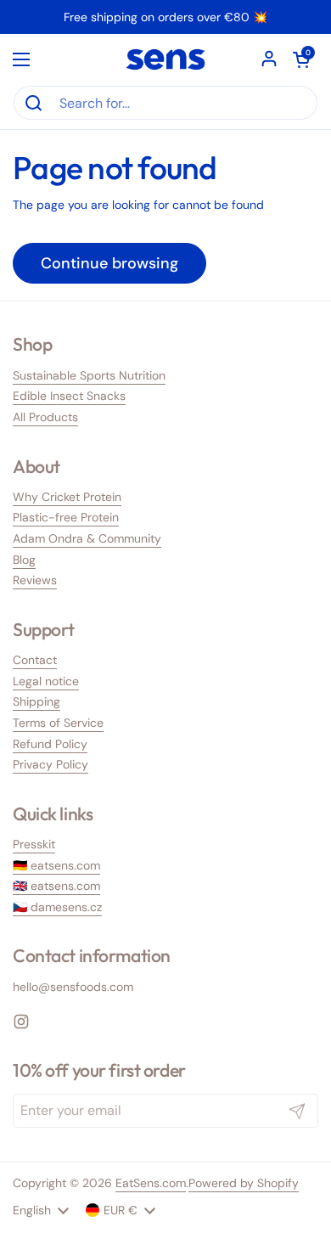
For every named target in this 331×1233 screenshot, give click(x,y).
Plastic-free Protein (66, 517)
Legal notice (46, 681)
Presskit (34, 844)
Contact (35, 659)
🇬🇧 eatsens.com (56, 885)
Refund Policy (50, 744)
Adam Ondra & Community (87, 538)
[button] (301, 59)
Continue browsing (109, 263)
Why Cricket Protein (67, 496)
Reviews (35, 580)
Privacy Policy (50, 764)
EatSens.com (150, 1183)
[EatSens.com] (165, 59)
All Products (45, 417)
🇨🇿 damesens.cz (57, 907)
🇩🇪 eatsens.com (56, 865)
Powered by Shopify (243, 1183)
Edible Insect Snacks (69, 395)
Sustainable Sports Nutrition (89, 375)
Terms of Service (58, 722)
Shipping (36, 701)
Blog (24, 559)
